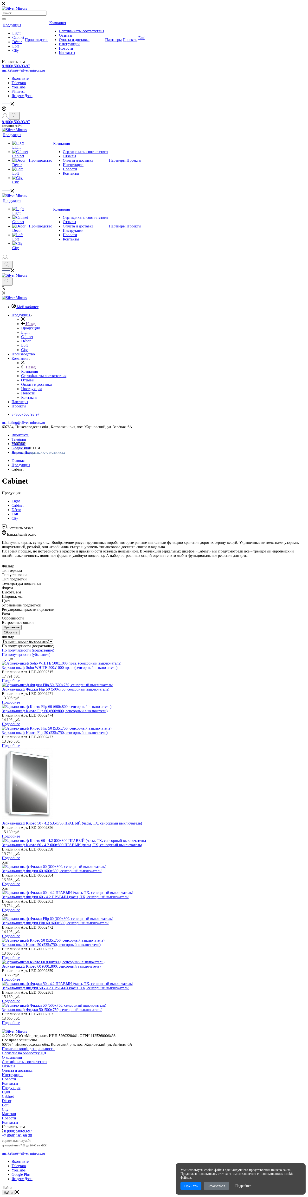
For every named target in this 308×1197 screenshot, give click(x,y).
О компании (12, 1057)
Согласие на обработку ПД (24, 1053)
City (15, 50)
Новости (66, 48)
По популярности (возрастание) (28, 650)
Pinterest (18, 91)
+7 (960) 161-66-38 (17, 1135)
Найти (8, 1192)
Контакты (67, 53)
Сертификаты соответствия (81, 31)
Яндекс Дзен (22, 96)
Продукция (12, 25)
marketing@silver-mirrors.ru (23, 70)
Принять (191, 1186)
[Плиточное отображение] (4, 659)
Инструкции (69, 44)
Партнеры (113, 40)
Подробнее (11, 680)
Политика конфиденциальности (28, 1049)
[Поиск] (4, 19)
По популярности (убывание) (26, 654)
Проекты (130, 40)
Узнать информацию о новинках (38, 452)
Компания (57, 23)
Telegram (19, 83)
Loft (15, 46)
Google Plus (21, 448)
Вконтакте (20, 78)
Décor (17, 42)
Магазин (9, 1114)
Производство (36, 40)
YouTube (19, 87)
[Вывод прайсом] (11, 659)
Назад (30, 324)
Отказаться (216, 1186)
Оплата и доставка (74, 40)
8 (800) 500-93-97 (16, 66)
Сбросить (11, 632)
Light (16, 33)
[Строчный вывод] (8, 659)
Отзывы (65, 35)
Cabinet (18, 37)
